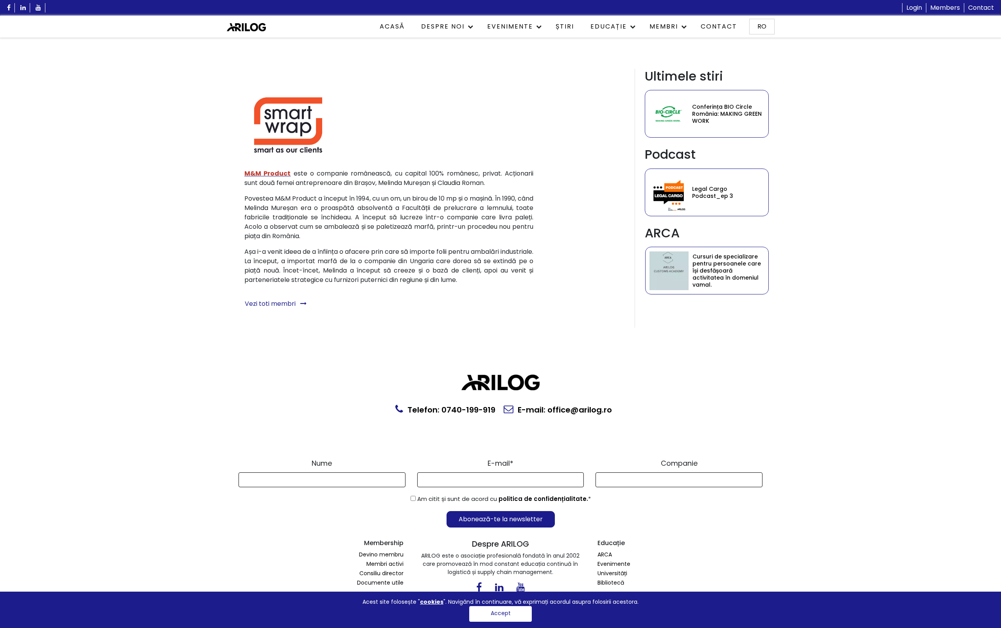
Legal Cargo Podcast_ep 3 (712, 192)
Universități (612, 573)
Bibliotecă (610, 583)
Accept (501, 613)
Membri (663, 26)
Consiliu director (381, 573)
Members (945, 7)
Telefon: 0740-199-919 (450, 409)
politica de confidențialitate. (543, 499)
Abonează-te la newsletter (501, 519)
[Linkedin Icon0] (499, 589)
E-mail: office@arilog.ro (564, 409)
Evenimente (510, 26)
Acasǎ (392, 26)
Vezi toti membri (271, 303)
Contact (981, 7)
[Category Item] (668, 113)
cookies (431, 602)
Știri (565, 26)
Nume (322, 463)
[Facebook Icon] (9, 8)
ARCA (604, 554)
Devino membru (381, 554)
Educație (608, 26)
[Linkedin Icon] (23, 8)
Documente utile (380, 583)
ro (761, 26)
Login (914, 7)
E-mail (500, 463)
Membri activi (385, 564)
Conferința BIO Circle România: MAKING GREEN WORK (727, 114)
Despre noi (443, 26)
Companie (679, 463)
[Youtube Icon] (38, 8)
